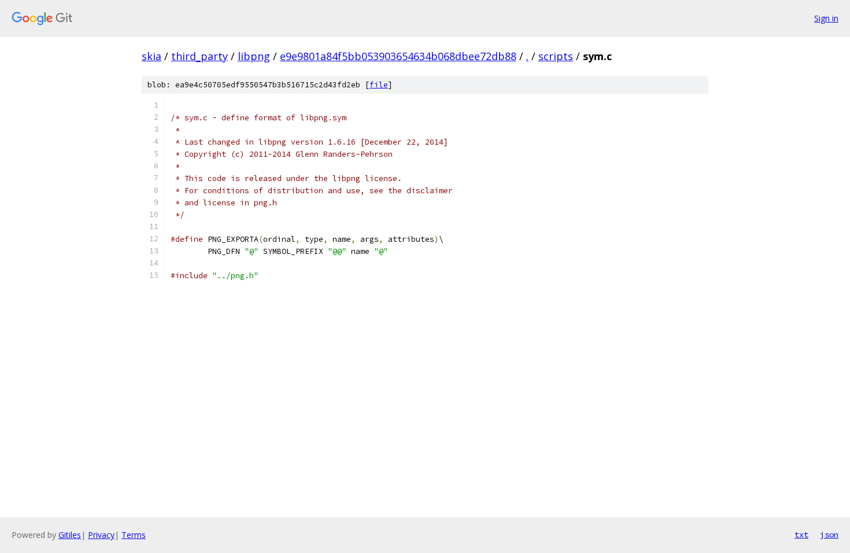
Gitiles (69, 534)
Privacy (101, 534)
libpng (254, 56)
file (378, 85)
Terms (133, 534)
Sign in (826, 18)
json (829, 534)
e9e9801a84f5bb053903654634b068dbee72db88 (398, 56)
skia (151, 56)
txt (801, 534)
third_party (199, 56)
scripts (555, 56)
